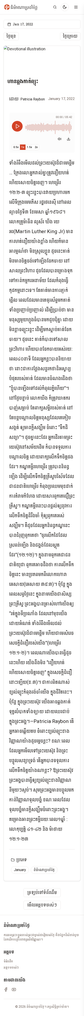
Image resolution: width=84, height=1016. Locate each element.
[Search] (55, 7)
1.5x (29, 147)
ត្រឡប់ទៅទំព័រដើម (42, 893)
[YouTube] (14, 989)
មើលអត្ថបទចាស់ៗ (42, 905)
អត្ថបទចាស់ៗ (11, 967)
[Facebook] (6, 989)
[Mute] (59, 139)
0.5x (16, 147)
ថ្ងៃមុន (11, 36)
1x (22, 147)
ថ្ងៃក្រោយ (70, 36)
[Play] (17, 126)
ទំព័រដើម (8, 961)
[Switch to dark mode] (65, 7)
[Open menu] (75, 7)
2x (36, 147)
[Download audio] (68, 139)
